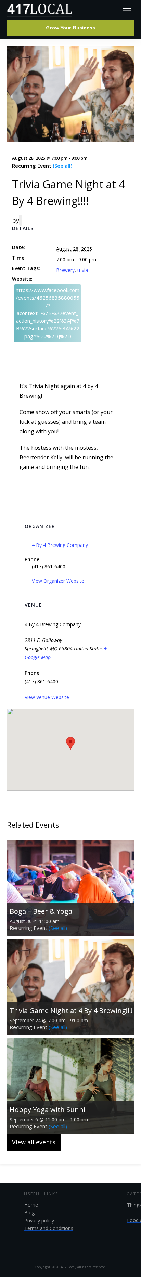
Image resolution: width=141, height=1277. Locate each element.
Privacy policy (39, 1220)
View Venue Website (47, 697)
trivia (82, 270)
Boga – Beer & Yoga (41, 911)
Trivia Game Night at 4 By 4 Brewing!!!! (71, 1010)
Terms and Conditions (48, 1228)
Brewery (65, 270)
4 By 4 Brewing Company (60, 545)
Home (31, 1204)
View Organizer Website (58, 581)
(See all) (62, 165)
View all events (33, 1142)
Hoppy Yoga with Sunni (47, 1109)
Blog (29, 1212)
